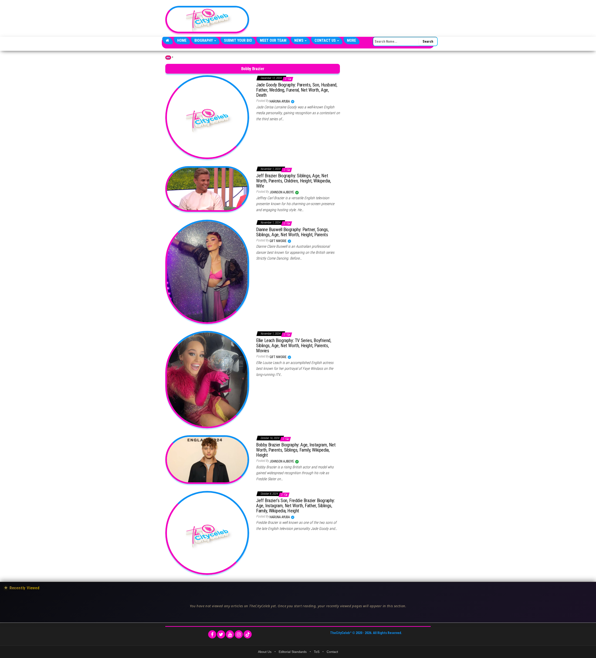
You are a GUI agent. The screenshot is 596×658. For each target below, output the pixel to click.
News (299, 40)
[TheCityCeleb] (167, 40)
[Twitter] (221, 634)
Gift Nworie (278, 241)
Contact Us (326, 40)
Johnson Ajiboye (282, 192)
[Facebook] (212, 634)
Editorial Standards (293, 652)
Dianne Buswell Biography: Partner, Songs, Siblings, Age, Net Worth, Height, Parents (292, 232)
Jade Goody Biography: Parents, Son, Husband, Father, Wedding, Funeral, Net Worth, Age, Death (296, 90)
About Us (264, 652)
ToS (316, 652)
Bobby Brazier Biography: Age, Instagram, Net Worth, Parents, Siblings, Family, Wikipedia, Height (295, 450)
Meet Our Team (273, 40)
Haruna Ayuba (280, 101)
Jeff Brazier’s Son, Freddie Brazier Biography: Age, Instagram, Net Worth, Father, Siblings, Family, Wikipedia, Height (295, 506)
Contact (332, 652)
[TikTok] (248, 634)
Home (181, 40)
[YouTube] (230, 634)
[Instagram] (239, 634)
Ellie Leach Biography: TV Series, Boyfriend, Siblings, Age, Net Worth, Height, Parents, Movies (293, 345)
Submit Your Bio (238, 40)
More (351, 40)
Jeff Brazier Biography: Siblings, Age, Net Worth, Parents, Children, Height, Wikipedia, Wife (293, 181)
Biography (204, 40)
